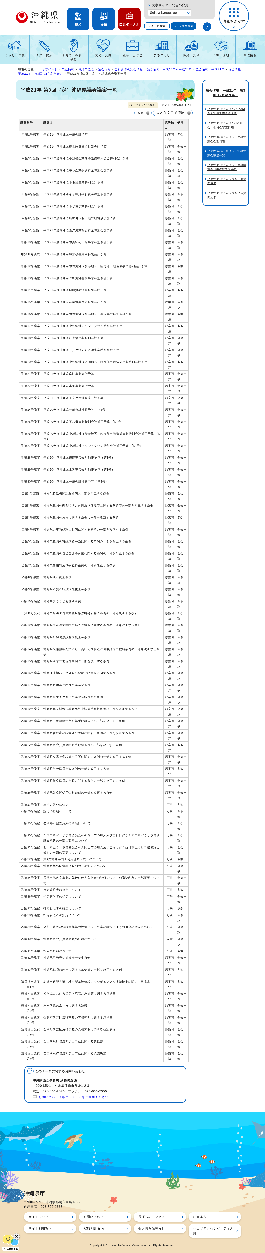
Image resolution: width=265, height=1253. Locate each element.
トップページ (48, 69)
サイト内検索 (157, 26)
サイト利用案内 (40, 1228)
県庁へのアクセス (151, 1216)
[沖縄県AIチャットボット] (10, 1242)
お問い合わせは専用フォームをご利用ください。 (75, 1097)
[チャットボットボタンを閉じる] (16, 1236)
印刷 (140, 112)
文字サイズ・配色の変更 (170, 5)
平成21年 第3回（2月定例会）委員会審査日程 (224, 125)
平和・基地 (220, 55)
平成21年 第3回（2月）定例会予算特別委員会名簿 (226, 111)
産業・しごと (133, 55)
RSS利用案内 (93, 1228)
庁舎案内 (200, 1216)
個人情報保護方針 (151, 1228)
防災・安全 (191, 55)
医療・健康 (44, 55)
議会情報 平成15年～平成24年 (169, 69)
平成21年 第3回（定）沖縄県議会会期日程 (226, 139)
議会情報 (104, 69)
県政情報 (250, 55)
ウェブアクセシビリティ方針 (213, 1231)
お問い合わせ (93, 1216)
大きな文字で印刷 (170, 113)
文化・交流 (103, 55)
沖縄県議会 (86, 69)
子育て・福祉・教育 (73, 57)
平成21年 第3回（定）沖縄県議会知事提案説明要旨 (226, 167)
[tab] (157, 26)
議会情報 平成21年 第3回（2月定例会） (225, 93)
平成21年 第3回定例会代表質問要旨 (226, 195)
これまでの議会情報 (129, 69)
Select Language (163, 12)
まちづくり (162, 55)
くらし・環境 (15, 55)
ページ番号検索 (183, 26)
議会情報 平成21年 (210, 69)
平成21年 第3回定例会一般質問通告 (226, 181)
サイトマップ (38, 1216)
